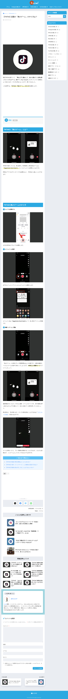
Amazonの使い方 (53, 26)
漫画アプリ (52, 75)
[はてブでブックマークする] (25, 503)
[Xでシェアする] (15, 503)
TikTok (41, 511)
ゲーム (8, 6)
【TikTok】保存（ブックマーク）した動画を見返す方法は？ (22, 464)
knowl (5, 604)
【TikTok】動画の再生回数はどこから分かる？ (18, 462)
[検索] (64, 16)
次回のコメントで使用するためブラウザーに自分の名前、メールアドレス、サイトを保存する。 (23, 664)
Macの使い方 (52, 38)
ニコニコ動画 (52, 63)
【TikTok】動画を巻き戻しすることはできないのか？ (20, 467)
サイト (5, 657)
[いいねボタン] (4, 474)
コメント (6, 626)
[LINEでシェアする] (31, 503)
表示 (15, 120)
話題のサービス (53, 78)
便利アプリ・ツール (54, 66)
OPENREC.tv (52, 41)
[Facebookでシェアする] (20, 503)
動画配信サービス (53, 72)
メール (5, 651)
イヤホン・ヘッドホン (54, 54)
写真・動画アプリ (53, 69)
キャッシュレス (53, 60)
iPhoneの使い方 (53, 32)
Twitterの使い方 (34, 6)
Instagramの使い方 (16, 6)
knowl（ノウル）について (55, 6)
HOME (35, 693)
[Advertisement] (23, 32)
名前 (4, 644)
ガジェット (51, 57)
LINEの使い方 (25, 6)
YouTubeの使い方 (44, 6)
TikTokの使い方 (39, 508)
